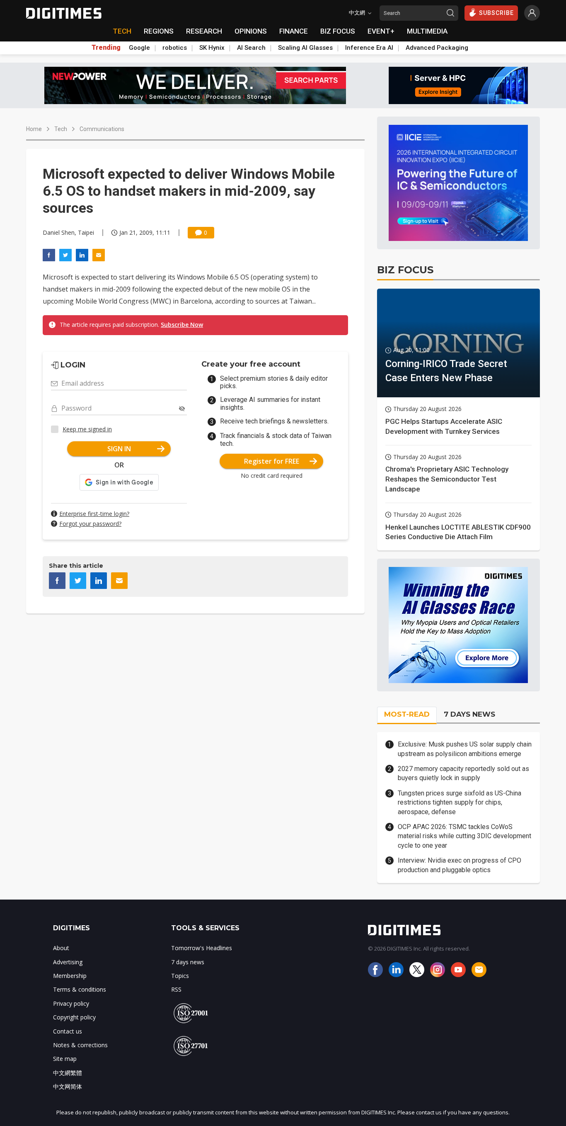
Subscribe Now (182, 324)
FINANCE (293, 31)
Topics (180, 976)
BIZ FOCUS (337, 31)
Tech (60, 129)
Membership (70, 976)
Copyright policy (74, 1017)
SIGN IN (119, 448)
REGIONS (159, 31)
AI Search (251, 47)
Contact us (67, 1031)
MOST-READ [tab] (407, 714)
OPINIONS (251, 31)
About (61, 948)
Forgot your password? (90, 524)
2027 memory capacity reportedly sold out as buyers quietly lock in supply (463, 773)
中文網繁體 (67, 1073)
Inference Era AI (369, 47)
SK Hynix (212, 47)
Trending (106, 47)
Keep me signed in (87, 429)
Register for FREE (271, 461)
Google (139, 47)
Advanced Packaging (437, 47)
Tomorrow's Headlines (201, 948)
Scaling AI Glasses (305, 47)
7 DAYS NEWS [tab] (469, 714)
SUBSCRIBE (496, 13)
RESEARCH (204, 31)
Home (34, 129)
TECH (122, 31)
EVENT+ (381, 31)
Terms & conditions (79, 989)
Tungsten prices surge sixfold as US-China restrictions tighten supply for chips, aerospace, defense (459, 802)
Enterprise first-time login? (94, 514)
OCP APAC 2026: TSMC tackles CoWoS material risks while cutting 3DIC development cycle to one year (464, 836)
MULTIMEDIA (427, 31)
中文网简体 (67, 1086)
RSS (176, 989)
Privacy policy (71, 1003)
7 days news (187, 962)
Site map (65, 1059)
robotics (174, 47)
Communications (102, 129)
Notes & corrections (80, 1045)
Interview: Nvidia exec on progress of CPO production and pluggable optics (459, 864)
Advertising (67, 962)
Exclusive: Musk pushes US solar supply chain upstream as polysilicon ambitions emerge (465, 748)
